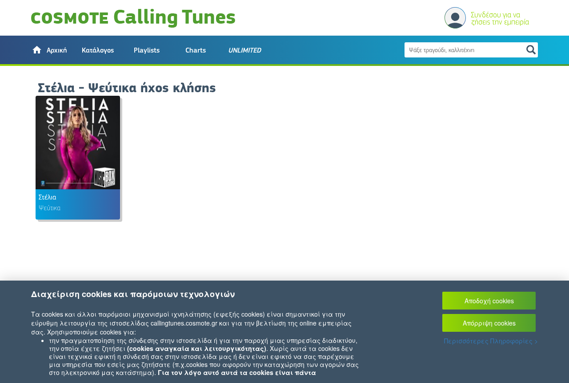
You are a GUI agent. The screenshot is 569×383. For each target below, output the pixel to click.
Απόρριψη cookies (489, 322)
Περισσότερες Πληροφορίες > (491, 340)
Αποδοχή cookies (489, 300)
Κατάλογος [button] (98, 50)
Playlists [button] (147, 50)
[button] (48, 50)
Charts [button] (195, 50)
